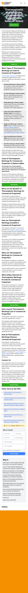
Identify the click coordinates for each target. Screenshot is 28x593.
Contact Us (14, 64)
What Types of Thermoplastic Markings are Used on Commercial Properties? (13, 463)
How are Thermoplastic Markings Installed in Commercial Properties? (12, 476)
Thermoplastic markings (8, 76)
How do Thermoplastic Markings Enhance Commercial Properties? (12, 494)
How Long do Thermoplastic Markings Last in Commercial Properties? (13, 490)
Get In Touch (14, 25)
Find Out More (14, 305)
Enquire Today (14, 385)
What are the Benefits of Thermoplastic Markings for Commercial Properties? (13, 471)
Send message (14, 453)
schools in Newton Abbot (11, 127)
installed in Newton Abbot (17, 229)
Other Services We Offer (9, 500)
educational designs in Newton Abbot (14, 132)
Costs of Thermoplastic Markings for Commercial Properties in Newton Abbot (14, 467)
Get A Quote (14, 184)
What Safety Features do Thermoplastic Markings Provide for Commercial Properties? (13, 485)
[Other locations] (21, 3)
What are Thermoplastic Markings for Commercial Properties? (13, 480)
